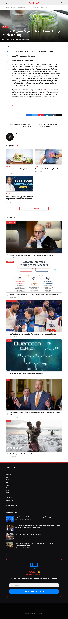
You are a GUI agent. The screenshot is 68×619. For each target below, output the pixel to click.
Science (8, 488)
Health (5, 26)
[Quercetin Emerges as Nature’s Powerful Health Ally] (34, 355)
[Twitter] (7, 55)
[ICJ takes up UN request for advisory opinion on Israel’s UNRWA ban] (34, 237)
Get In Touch (26, 609)
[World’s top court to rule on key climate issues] (34, 436)
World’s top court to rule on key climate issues (24, 454)
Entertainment (11, 301)
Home (7, 472)
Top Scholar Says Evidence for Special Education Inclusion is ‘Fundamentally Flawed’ (34, 544)
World (9, 421)
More (7, 490)
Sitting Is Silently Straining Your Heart (47, 169)
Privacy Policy (38, 609)
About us (16, 609)
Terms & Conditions (53, 609)
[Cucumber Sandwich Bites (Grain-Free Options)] (19, 156)
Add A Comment (34, 208)
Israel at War (11, 222)
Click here (46, 90)
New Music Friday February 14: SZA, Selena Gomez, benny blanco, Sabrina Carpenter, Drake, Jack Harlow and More (37, 526)
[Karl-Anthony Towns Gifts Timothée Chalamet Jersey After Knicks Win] (34, 316)
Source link (15, 106)
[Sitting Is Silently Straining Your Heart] (48, 156)
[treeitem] (36, 51)
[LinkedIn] (7, 59)
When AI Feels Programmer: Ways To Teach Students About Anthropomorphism (34, 294)
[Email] (7, 68)
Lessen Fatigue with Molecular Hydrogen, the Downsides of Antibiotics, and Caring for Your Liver (19, 198)
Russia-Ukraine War (11, 505)
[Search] (61, 3)
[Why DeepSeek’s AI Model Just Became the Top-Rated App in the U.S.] (10, 519)
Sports (7, 485)
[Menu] (7, 3)
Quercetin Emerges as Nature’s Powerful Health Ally (26, 373)
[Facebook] (7, 51)
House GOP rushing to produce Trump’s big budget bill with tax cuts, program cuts (35, 413)
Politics (8, 482)
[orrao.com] (34, 3)
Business (8, 474)
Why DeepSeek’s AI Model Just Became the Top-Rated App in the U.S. (36, 517)
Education (10, 261)
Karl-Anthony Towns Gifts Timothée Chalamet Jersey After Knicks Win (33, 334)
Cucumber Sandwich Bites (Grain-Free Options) (18, 170)
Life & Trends (9, 503)
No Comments (17, 39)
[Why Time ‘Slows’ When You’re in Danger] (10, 536)
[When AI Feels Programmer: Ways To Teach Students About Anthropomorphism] (34, 276)
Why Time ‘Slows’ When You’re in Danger (28, 534)
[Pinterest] (7, 64)
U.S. (8, 379)
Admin (18, 134)
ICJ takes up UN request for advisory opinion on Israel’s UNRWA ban (32, 255)
